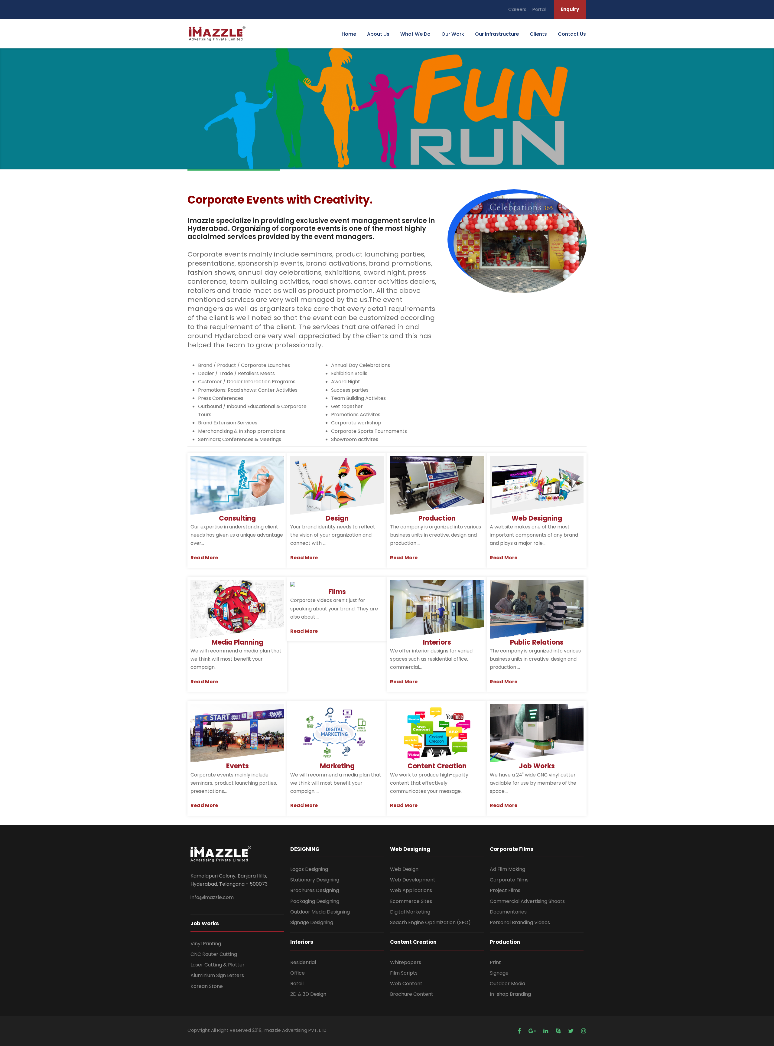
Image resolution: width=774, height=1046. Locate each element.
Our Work (452, 34)
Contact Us (572, 34)
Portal (539, 9)
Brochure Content (411, 994)
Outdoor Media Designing (320, 911)
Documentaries (508, 911)
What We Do (415, 34)
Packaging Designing (314, 901)
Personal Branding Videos (520, 922)
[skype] (559, 1031)
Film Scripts (404, 972)
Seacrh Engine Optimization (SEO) (430, 922)
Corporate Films (509, 879)
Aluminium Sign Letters (217, 975)
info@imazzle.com (212, 897)
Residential (303, 962)
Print (495, 962)
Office (297, 972)
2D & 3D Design (308, 994)
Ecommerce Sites (411, 901)
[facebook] (520, 1031)
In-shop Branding (510, 994)
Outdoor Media (507, 983)
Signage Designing (311, 922)
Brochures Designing (314, 890)
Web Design (404, 869)
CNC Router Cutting (213, 954)
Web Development (412, 879)
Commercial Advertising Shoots (527, 901)
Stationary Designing (314, 879)
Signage (499, 972)
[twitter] (571, 1031)
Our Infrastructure (497, 34)
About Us (378, 34)
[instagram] (583, 1031)
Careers (517, 9)
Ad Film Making (507, 869)
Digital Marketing (410, 911)
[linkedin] (546, 1031)
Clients (538, 34)
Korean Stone (206, 986)
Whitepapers (405, 962)
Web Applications (411, 890)
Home (349, 34)
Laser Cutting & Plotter (217, 964)
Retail (297, 983)
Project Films (505, 890)
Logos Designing (309, 869)
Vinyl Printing (205, 943)
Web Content (406, 983)
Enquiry (570, 9)
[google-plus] (532, 1031)
